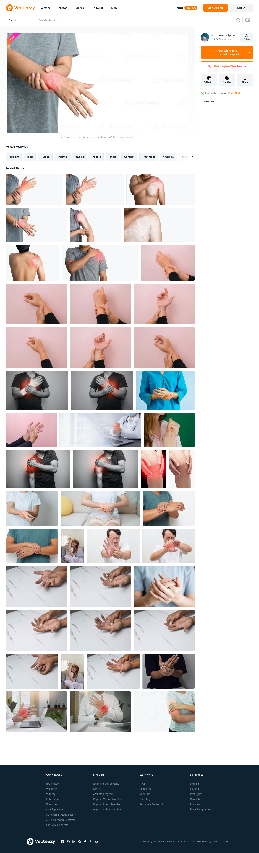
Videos (80, 8)
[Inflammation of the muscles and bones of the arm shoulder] (100, 263)
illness (112, 156)
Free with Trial (227, 52)
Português (196, 794)
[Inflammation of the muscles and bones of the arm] (34, 189)
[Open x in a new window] (91, 841)
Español (195, 788)
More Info (209, 101)
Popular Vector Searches (107, 799)
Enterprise (52, 799)
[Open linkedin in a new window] (73, 841)
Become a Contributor (152, 804)
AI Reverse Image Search (61, 814)
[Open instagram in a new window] (68, 841)
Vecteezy (51, 788)
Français (195, 804)
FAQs (142, 783)
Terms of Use (187, 841)
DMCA (97, 788)
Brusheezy (52, 783)
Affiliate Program (103, 794)
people (96, 156)
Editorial (97, 8)
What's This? (234, 93)
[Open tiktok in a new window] (85, 841)
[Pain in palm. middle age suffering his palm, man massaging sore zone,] (168, 546)
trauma (62, 156)
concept (129, 156)
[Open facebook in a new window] (62, 841)
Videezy (50, 794)
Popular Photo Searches (107, 804)
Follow (247, 39)
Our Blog (144, 799)
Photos (62, 8)
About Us (144, 794)
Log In (241, 7)
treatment (148, 156)
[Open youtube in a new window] (96, 841)
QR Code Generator (57, 825)
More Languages (200, 809)
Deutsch (195, 799)
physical (80, 156)
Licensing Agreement (106, 783)
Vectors (45, 8)
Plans (179, 7)
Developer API (54, 809)
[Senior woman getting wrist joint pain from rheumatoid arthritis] (165, 390)
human (45, 156)
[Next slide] (189, 157)
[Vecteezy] (20, 7)
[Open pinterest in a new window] (79, 841)
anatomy (168, 156)
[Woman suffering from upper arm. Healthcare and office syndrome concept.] (164, 711)
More (114, 8)
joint (30, 156)
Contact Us (145, 788)
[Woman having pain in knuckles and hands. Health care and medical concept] (164, 586)
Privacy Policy (204, 841)
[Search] (238, 20)
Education (52, 804)
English (194, 783)
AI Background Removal (60, 819)
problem (14, 156)
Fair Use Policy (222, 841)
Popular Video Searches (107, 809)
